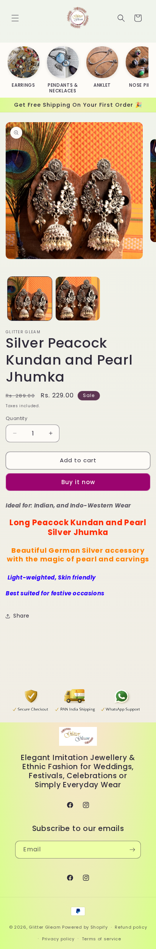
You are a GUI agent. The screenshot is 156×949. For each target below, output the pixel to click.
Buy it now (78, 482)
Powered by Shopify (85, 927)
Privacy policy (58, 939)
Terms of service (101, 939)
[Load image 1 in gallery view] (30, 299)
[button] (15, 18)
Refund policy (131, 927)
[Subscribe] (132, 850)
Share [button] (21, 615)
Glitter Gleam (45, 927)
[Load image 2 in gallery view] (78, 299)
